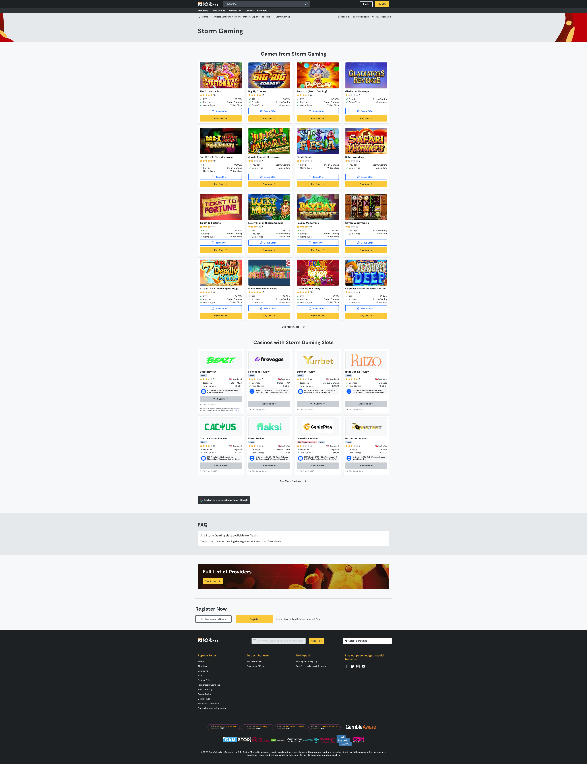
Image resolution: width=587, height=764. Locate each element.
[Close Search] (306, 4)
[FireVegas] (269, 360)
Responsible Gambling (209, 684)
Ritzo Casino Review (357, 371)
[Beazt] (221, 360)
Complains (203, 670)
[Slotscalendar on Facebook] (348, 666)
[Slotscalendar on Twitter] (353, 666)
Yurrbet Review (306, 371)
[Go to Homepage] (208, 4)
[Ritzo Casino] (366, 360)
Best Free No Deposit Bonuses (311, 666)
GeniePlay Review (307, 438)
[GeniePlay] (318, 427)
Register (254, 619)
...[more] (238, 410)
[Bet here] (210, 404)
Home (201, 661)
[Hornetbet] (366, 427)
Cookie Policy (204, 694)
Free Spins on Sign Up (307, 661)
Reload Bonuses (255, 661)
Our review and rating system (212, 708)
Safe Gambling (205, 689)
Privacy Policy (204, 680)
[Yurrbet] (318, 360)
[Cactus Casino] (221, 427)
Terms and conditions (208, 703)
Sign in (319, 619)
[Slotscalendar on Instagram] (359, 666)
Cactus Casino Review (213, 438)
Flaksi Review (256, 438)
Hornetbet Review (356, 438)
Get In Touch (204, 698)
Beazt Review (208, 371)
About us (202, 666)
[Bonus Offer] (221, 111)
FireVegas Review (258, 371)
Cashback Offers (255, 666)
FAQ (200, 675)
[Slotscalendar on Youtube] (364, 666)
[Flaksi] (269, 427)
